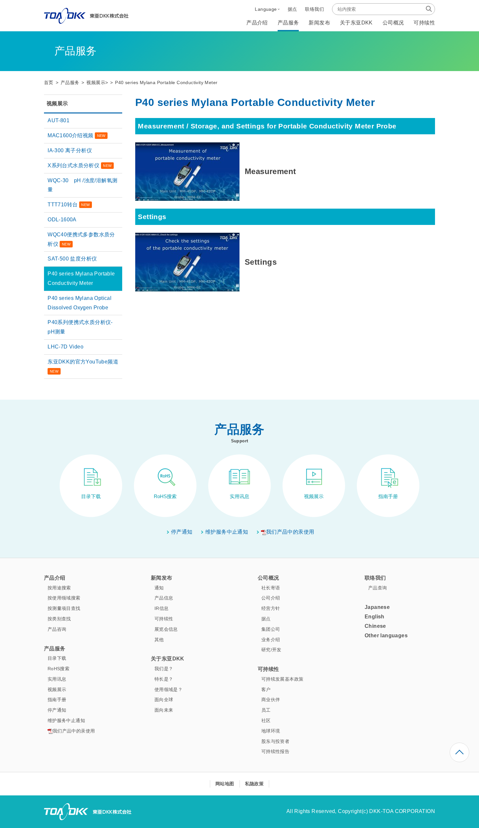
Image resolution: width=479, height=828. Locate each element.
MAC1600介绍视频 (77, 135)
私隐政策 (254, 783)
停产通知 (182, 532)
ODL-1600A (62, 219)
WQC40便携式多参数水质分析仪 (81, 239)
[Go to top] (459, 752)
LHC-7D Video (65, 346)
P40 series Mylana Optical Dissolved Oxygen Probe (79, 302)
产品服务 (70, 82)
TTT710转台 (69, 204)
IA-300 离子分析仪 (70, 150)
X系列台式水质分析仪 (79, 165)
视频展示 (95, 82)
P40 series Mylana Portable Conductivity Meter (81, 278)
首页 (48, 82)
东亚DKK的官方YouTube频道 (83, 366)
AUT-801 (58, 120)
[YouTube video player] (187, 171)
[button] (267, 9)
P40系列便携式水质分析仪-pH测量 (80, 326)
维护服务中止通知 (226, 532)
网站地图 (224, 783)
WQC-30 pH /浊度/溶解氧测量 (82, 185)
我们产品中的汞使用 (290, 532)
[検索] (429, 9)
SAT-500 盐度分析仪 (72, 258)
